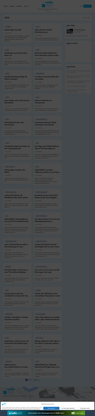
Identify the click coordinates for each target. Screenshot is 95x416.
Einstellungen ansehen (85, 408)
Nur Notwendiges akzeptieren (68, 408)
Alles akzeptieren (51, 408)
